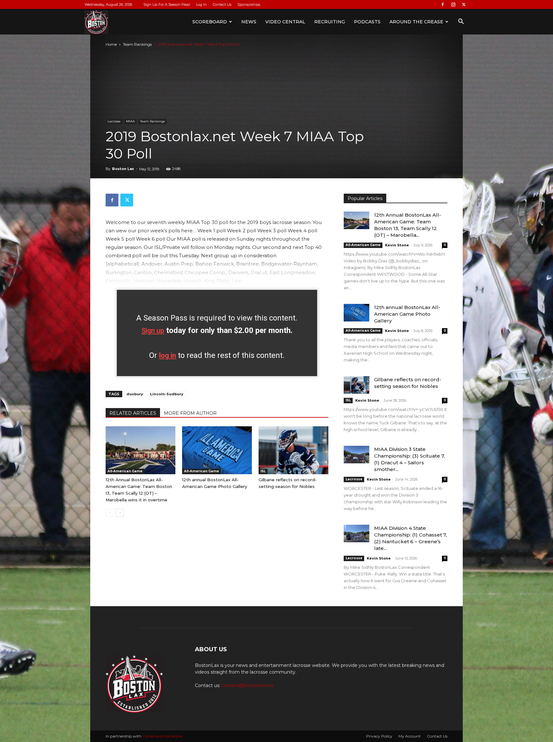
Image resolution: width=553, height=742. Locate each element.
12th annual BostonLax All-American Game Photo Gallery (407, 314)
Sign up (152, 331)
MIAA (130, 121)
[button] (461, 22)
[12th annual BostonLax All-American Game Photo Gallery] (217, 450)
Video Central (285, 22)
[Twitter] (464, 4)
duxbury (134, 394)
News (248, 22)
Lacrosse (114, 121)
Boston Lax (123, 168)
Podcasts (367, 22)
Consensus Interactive (162, 736)
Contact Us (222, 4)
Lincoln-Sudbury (166, 394)
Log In (201, 4)
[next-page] (120, 513)
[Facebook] (442, 4)
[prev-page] (110, 513)
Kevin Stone (397, 245)
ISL (263, 471)
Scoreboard (209, 22)
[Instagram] (453, 4)
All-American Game (125, 471)
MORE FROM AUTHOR (190, 413)
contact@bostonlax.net (247, 685)
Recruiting (329, 22)
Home (111, 44)
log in (167, 355)
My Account (409, 736)
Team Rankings (137, 44)
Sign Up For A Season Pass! (166, 4)
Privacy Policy (379, 736)
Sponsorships (248, 4)
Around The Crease (416, 22)
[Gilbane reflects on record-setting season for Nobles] (293, 450)
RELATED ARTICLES (132, 413)
